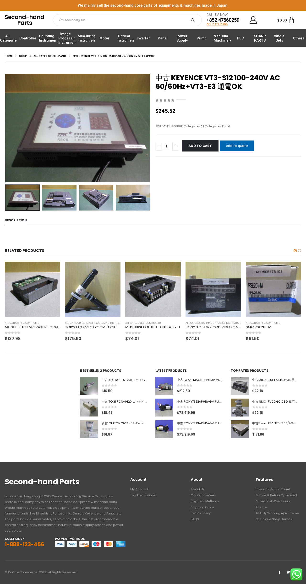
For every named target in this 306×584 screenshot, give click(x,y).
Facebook (279, 572)
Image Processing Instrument (68, 38)
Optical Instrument (126, 38)
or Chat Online (217, 24)
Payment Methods (205, 501)
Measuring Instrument (87, 38)
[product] (32, 289)
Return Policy (201, 513)
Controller (27, 38)
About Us (198, 489)
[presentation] (6, 128)
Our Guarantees (203, 495)
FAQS (195, 519)
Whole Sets (279, 38)
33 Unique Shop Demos (274, 519)
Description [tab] (16, 220)
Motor (104, 38)
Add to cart (200, 145)
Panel (163, 38)
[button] (295, 251)
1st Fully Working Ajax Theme (277, 513)
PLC (240, 38)
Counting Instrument (48, 38)
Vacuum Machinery (223, 38)
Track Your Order (143, 495)
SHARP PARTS (260, 38)
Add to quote (237, 145)
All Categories (9, 38)
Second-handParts (24, 20)
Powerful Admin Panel (273, 489)
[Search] (194, 20)
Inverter (143, 38)
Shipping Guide (202, 507)
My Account (139, 489)
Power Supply (182, 38)
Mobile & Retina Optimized (276, 495)
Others (298, 38)
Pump (202, 38)
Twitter (288, 572)
